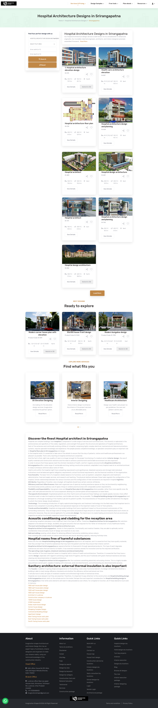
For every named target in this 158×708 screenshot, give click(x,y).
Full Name (57, 21)
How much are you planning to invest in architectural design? (74, 87)
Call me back (94, 104)
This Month (71, 83)
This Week (59, 83)
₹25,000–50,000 (92, 91)
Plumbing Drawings (62, 75)
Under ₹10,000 (61, 91)
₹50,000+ (59, 93)
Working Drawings (75, 73)
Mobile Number (59, 31)
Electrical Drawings (92, 73)
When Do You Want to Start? (63, 80)
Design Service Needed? (62, 67)
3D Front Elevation (74, 70)
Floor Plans (59, 70)
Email (56, 41)
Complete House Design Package (85, 75)
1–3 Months (83, 83)
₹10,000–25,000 (76, 91)
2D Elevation (60, 73)
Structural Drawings (93, 70)
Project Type (58, 51)
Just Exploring (97, 83)
